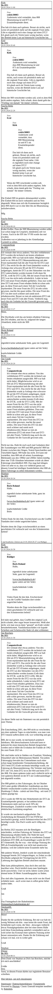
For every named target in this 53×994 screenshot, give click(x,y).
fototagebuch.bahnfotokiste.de (15, 904)
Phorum (16, 986)
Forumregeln (39, 984)
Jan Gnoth (6, 359)
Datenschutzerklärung (22, 984)
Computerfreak (8, 245)
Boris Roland (7, 330)
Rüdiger (5, 473)
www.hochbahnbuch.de (12, 348)
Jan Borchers (7, 633)
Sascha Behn (7, 106)
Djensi (4, 951)
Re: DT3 (4, 5)
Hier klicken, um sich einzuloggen (16, 979)
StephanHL (6, 907)
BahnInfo (8, 989)
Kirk (3, 2)
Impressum (6, 984)
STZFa (4, 304)
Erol (3, 40)
